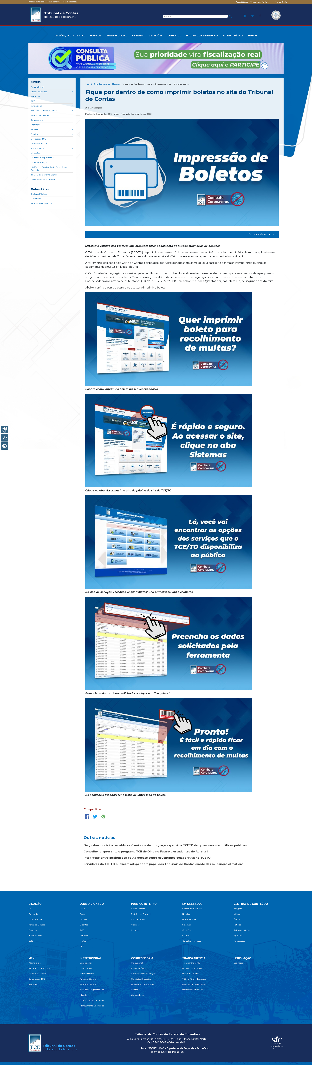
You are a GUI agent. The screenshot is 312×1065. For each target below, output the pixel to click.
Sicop (82, 914)
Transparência (37, 148)
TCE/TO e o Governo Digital (44, 175)
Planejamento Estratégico (92, 1006)
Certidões (84, 935)
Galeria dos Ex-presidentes (92, 1000)
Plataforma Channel (140, 914)
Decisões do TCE (38, 139)
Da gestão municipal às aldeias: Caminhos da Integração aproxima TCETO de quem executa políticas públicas (165, 845)
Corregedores (137, 995)
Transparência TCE (191, 963)
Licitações (35, 153)
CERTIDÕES (155, 35)
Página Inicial (37, 87)
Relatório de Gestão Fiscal (194, 984)
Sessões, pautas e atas (192, 908)
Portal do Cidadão (36, 925)
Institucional (36, 106)
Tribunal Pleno (87, 973)
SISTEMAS (138, 35)
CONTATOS (174, 35)
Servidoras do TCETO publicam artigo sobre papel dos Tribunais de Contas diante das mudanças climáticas (163, 864)
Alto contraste (281, 2)
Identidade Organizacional (92, 989)
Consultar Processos (191, 941)
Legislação (35, 124)
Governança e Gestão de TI (43, 179)
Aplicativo (238, 935)
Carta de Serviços (39, 162)
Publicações (239, 941)
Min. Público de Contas (39, 968)
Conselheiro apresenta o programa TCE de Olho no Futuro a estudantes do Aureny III (146, 851)
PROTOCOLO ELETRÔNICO (202, 35)
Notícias (186, 914)
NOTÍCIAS (95, 35)
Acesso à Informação (192, 968)
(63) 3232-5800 (156, 1048)
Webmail (135, 925)
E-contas (32, 930)
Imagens (238, 908)
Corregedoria (37, 120)
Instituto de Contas (40, 115)
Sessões (34, 134)
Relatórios (135, 989)
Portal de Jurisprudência (42, 157)
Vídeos (237, 914)
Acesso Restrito (138, 908)
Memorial (35, 96)
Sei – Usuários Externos (41, 203)
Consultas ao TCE (39, 143)
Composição (85, 968)
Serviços (34, 129)
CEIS (30, 941)
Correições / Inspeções (141, 979)
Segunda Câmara (88, 984)
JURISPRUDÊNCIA (233, 35)
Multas (83, 941)
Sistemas (186, 925)
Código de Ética (138, 968)
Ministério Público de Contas (44, 110)
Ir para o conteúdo (36, 2)
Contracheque (137, 919)
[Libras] (4, 429)
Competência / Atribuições (143, 973)
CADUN (83, 919)
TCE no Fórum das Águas (194, 979)
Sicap (82, 908)
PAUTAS (253, 35)
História (83, 995)
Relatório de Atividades (192, 989)
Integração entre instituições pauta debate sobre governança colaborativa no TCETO (147, 857)
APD (33, 101)
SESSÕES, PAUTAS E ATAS (69, 35)
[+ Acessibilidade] (4, 446)
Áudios (237, 919)
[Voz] (4, 438)
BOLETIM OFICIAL (116, 35)
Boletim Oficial (35, 935)
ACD (82, 930)
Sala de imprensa (39, 91)
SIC (30, 908)
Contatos (186, 935)
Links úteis (36, 198)
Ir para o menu (53, 2)
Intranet (135, 930)
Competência (86, 963)
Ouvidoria (33, 914)
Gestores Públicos (39, 194)
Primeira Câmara (88, 979)
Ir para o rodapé (70, 2)
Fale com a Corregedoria (142, 984)
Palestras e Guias (241, 930)
